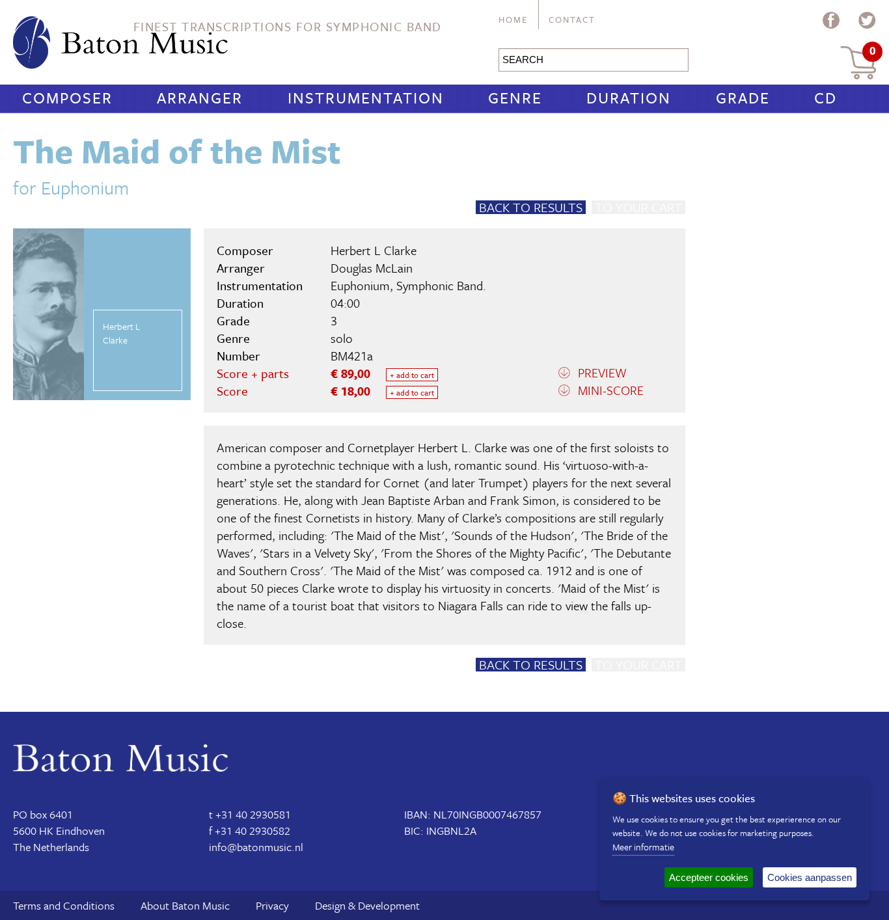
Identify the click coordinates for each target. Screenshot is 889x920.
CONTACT (572, 19)
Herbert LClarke (121, 333)
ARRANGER (200, 98)
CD (825, 98)
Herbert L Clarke (374, 250)
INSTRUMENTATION (366, 98)
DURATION (628, 98)
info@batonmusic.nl (256, 847)
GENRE (515, 98)
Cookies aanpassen (809, 877)
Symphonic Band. (441, 285)
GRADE (743, 98)
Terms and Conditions (64, 905)
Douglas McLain (372, 268)
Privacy (272, 905)
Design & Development (367, 905)
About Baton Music (185, 905)
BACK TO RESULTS (530, 207)
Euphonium (360, 285)
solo (342, 338)
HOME (513, 19)
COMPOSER (67, 98)
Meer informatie (643, 847)
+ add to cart (412, 375)
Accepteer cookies (708, 877)
